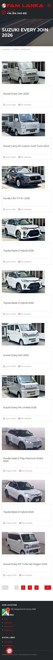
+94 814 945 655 (17, 13)
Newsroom (8, 626)
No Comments (26, 105)
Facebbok (8, 642)
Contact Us (8, 630)
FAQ (6, 619)
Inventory (8, 623)
